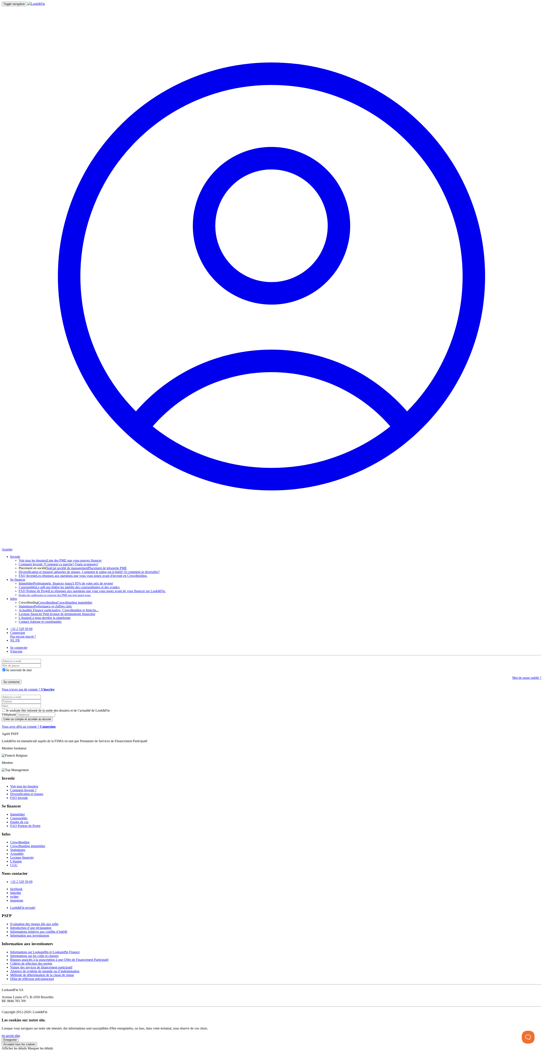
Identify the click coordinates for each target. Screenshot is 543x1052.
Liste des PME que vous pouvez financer (60, 560)
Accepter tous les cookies (19, 1044)
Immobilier (17, 814)
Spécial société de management (67, 568)
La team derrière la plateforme (44, 618)
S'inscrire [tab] (16, 651)
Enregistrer (10, 1039)
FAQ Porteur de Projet (25, 826)
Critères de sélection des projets (31, 963)
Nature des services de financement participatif (41, 967)
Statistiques (17, 850)
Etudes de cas (19, 822)
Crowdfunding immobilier (74, 602)
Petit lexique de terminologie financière (57, 614)
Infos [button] (13, 598)
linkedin (15, 893)
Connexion (17, 632)
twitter (14, 896)
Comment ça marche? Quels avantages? (58, 564)
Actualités (17, 853)
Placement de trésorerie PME (107, 568)
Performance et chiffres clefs (45, 606)
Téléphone (9, 714)
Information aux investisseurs (29, 935)
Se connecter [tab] (18, 647)
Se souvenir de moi (19, 670)
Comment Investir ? (23, 790)
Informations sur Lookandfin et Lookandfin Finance (45, 952)
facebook (16, 889)
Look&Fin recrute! (22, 907)
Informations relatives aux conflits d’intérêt (38, 931)
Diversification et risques (26, 794)
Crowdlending (47, 602)
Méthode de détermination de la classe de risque (42, 975)
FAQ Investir (19, 798)
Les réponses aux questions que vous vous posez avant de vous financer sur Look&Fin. (92, 591)
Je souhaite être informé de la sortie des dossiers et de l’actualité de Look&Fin (58, 710)
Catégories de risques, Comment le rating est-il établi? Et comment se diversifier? (89, 572)
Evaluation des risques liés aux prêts (34, 924)
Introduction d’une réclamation (30, 928)
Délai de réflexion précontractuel (32, 979)
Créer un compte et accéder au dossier (27, 719)
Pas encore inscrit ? (23, 636)
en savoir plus (11, 1035)
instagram (16, 900)
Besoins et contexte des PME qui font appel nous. (55, 595)
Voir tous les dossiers (24, 786)
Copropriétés (18, 818)
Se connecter (11, 682)
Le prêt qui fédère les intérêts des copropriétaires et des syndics (69, 587)
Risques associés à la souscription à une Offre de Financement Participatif (59, 959)
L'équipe (16, 861)
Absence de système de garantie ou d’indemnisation (44, 971)
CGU (14, 865)
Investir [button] (15, 556)
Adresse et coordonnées (40, 621)
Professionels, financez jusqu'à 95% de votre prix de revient (66, 583)
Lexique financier (22, 857)
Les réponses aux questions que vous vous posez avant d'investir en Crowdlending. (83, 576)
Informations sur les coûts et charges (34, 956)
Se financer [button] (17, 579)
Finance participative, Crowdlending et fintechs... (59, 610)
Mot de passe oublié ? (526, 678)
